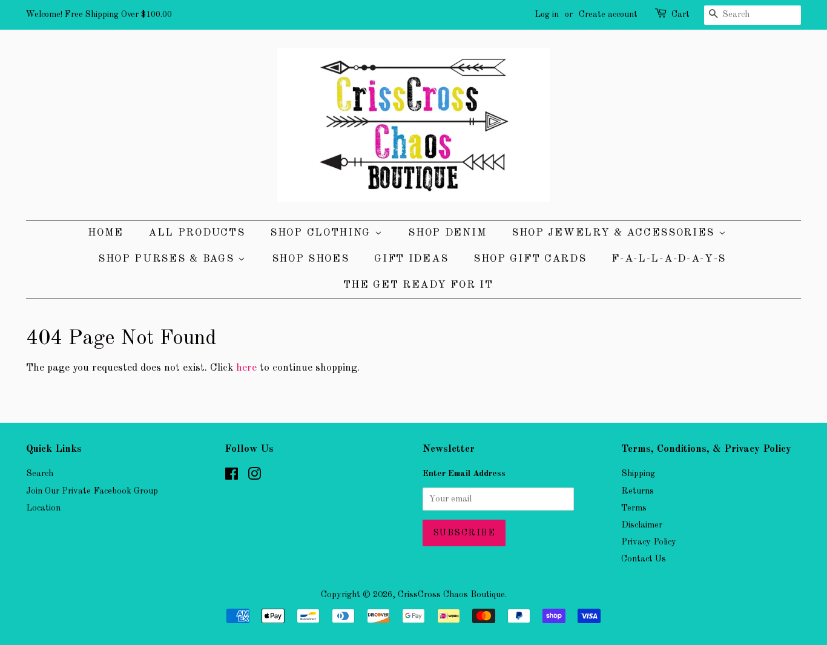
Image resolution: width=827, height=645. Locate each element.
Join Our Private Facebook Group (92, 491)
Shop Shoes (310, 259)
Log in (547, 14)
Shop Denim (447, 233)
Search (39, 473)
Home (105, 233)
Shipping (638, 473)
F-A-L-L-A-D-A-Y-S (668, 259)
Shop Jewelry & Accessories (615, 233)
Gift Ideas (411, 259)
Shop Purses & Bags (168, 259)
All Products (196, 233)
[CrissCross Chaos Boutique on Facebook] (232, 476)
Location (43, 508)
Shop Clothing (322, 233)
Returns (637, 491)
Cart (680, 14)
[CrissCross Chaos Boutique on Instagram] (254, 476)
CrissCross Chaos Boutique (451, 594)
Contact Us (643, 559)
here (246, 368)
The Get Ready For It (418, 285)
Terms (634, 508)
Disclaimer (641, 525)
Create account (608, 14)
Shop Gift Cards (530, 259)
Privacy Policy (648, 542)
